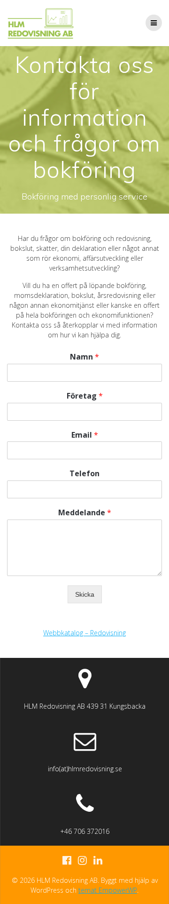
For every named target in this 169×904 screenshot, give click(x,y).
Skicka (84, 594)
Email (84, 435)
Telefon (84, 474)
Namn (84, 357)
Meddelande (84, 513)
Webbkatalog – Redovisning (84, 632)
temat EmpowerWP (107, 890)
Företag (85, 396)
